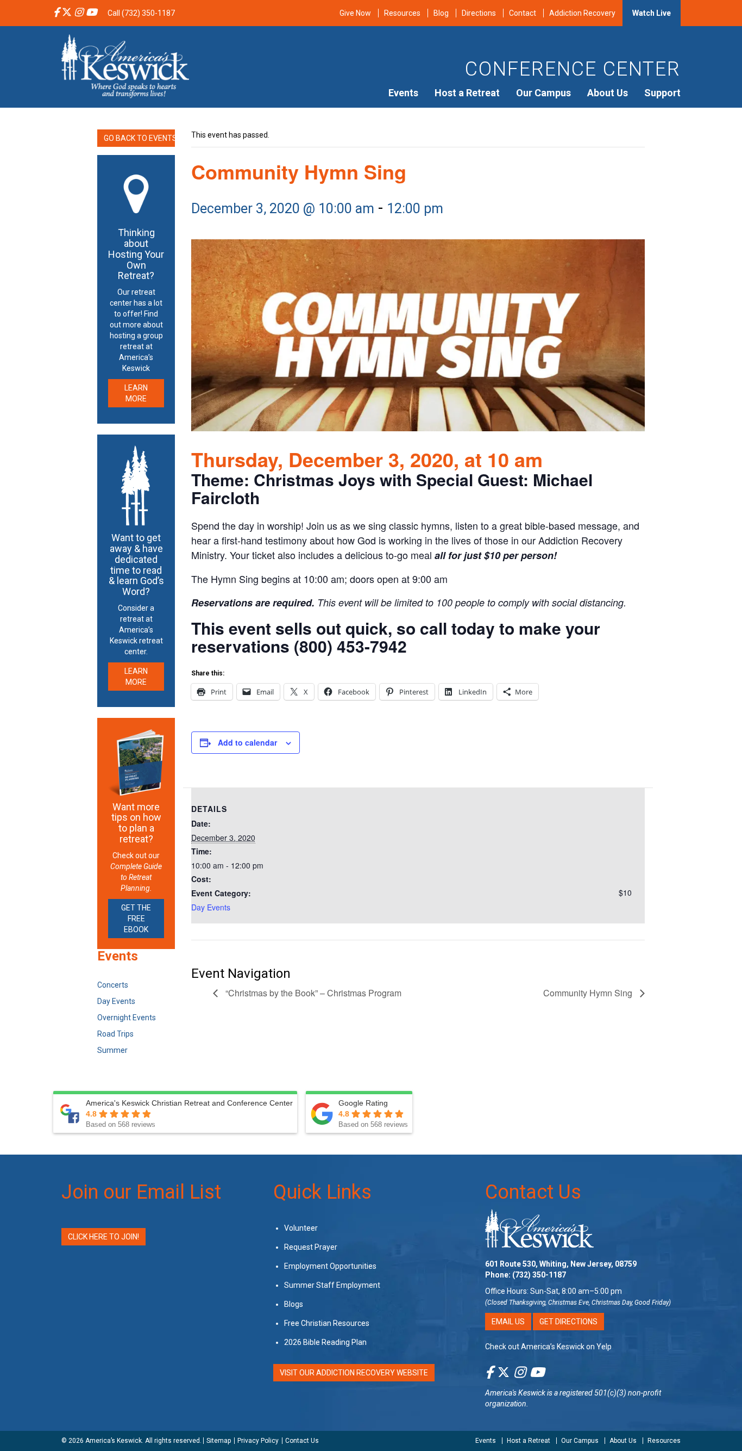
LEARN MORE (136, 393)
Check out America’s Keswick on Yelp (548, 1346)
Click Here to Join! (103, 1236)
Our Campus (543, 92)
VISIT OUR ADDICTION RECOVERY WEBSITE (354, 1372)
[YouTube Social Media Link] (91, 13)
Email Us (508, 1321)
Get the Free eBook (136, 918)
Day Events (210, 907)
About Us (607, 92)
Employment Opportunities (330, 1266)
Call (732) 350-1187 (141, 13)
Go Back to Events (139, 138)
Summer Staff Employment (332, 1285)
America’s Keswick (113, 1440)
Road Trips (115, 1034)
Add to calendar (247, 742)
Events (403, 92)
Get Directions (568, 1321)
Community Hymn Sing (588, 993)
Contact (522, 13)
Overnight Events (126, 1017)
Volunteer (301, 1228)
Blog (441, 13)
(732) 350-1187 (539, 1274)
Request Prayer (310, 1247)
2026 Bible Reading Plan (325, 1342)
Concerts (112, 985)
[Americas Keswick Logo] (125, 65)
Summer (112, 1050)
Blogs (293, 1304)
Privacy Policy (258, 1440)
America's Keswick (515, 1392)
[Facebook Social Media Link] (56, 13)
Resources (402, 13)
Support (662, 92)
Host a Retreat (467, 92)
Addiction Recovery (582, 13)
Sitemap (218, 1440)
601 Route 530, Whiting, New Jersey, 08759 (561, 1264)
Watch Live (651, 13)
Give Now (355, 13)
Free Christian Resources (326, 1323)
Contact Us (533, 1192)
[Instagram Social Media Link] (78, 13)
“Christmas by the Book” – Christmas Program (312, 993)
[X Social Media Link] (67, 13)
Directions (479, 13)
